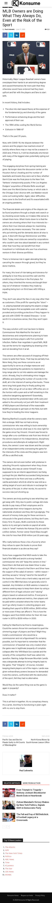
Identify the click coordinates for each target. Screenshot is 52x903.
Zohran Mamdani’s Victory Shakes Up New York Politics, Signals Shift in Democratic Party (32, 805)
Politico (8, 856)
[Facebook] (5, 35)
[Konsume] (26, 3)
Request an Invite (27, 895)
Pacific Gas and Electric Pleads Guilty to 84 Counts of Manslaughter (14, 742)
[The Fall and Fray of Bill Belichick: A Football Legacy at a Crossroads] (9, 817)
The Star (8, 868)
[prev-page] (4, 826)
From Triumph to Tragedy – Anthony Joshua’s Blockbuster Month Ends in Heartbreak (31, 793)
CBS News (9, 871)
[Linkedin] (16, 35)
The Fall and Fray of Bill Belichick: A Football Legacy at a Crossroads (32, 817)
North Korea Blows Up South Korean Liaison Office (37, 741)
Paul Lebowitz (9, 29)
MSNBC (8, 874)
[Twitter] (10, 35)
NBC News (9, 859)
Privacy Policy (40, 895)
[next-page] (8, 826)
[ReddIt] (22, 35)
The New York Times (13, 853)
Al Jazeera (9, 865)
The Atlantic (10, 847)
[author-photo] (26, 767)
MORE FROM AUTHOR (31, 783)
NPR (7, 850)
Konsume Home (13, 895)
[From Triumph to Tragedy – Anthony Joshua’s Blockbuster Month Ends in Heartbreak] (9, 792)
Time (7, 862)
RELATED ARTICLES (12, 783)
